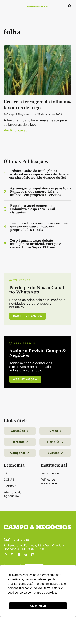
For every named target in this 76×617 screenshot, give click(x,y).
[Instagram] (12, 555)
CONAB (9, 479)
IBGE (7, 473)
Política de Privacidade (48, 481)
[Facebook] (19, 555)
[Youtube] (26, 555)
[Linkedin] (33, 555)
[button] (5, 6)
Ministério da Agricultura (13, 494)
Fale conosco (49, 473)
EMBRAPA (11, 486)
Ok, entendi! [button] (38, 605)
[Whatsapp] (5, 555)
